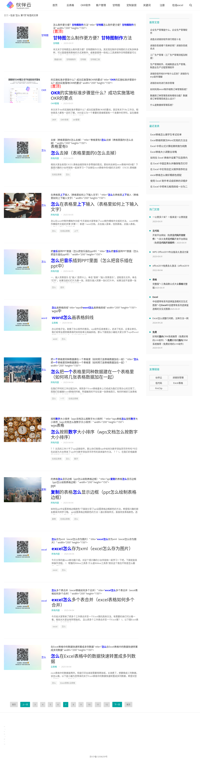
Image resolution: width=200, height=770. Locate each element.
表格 (154, 279)
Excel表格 (178, 382)
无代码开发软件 (166, 242)
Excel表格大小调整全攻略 (163, 151)
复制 (43, 489)
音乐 (55, 251)
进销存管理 (178, 377)
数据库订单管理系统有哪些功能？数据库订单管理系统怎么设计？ (168, 97)
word (44, 318)
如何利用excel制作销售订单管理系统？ (169, 89)
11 (98, 704)
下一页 (117, 704)
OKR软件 (86, 5)
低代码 (158, 382)
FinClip (158, 388)
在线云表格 (56, 175)
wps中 (56, 311)
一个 (55, 359)
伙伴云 (158, 377)
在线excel (177, 5)
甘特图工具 (95, 59)
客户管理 (101, 5)
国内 (161, 336)
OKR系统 (64, 120)
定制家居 (132, 5)
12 (107, 704)
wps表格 (57, 425)
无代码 (155, 230)
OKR (43, 90)
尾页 (128, 704)
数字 (57, 418)
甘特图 (116, 5)
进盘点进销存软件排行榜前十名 (165, 39)
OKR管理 (55, 103)
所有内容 (55, 158)
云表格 (70, 5)
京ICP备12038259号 (99, 756)
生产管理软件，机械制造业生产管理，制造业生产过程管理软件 (168, 66)
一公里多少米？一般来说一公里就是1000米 (170, 217)
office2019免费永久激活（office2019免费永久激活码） (170, 266)
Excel (155, 296)
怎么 (43, 150)
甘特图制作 (78, 24)
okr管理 (76, 120)
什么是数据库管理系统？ (162, 104)
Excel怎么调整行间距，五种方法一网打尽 (170, 319)
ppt (53, 485)
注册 (162, 5)
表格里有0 (59, 146)
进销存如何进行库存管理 (162, 82)
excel (44, 549)
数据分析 (58, 59)
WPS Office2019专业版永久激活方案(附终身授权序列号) (170, 252)
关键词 (147, 5)
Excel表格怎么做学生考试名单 (166, 134)
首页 (55, 5)
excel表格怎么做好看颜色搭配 (166, 175)
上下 (62, 194)
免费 (154, 332)
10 (89, 704)
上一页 (25, 704)
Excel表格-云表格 (67, 683)
